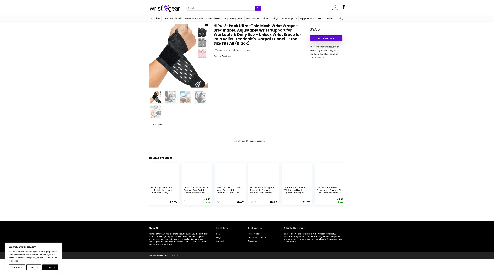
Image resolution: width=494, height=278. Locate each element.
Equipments (306, 18)
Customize (17, 267)
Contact (220, 241)
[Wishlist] (334, 7)
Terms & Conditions (257, 237)
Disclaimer (253, 241)
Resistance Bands (194, 18)
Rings (275, 18)
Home (219, 234)
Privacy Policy (254, 234)
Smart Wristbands (172, 18)
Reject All (34, 267)
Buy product (326, 38)
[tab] (157, 124)
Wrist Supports (289, 18)
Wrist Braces (252, 18)
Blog (341, 18)
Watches (155, 18)
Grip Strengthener (233, 18)
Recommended (325, 18)
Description (157, 124)
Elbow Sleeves (213, 18)
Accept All (50, 267)
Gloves (266, 18)
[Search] (258, 8)
